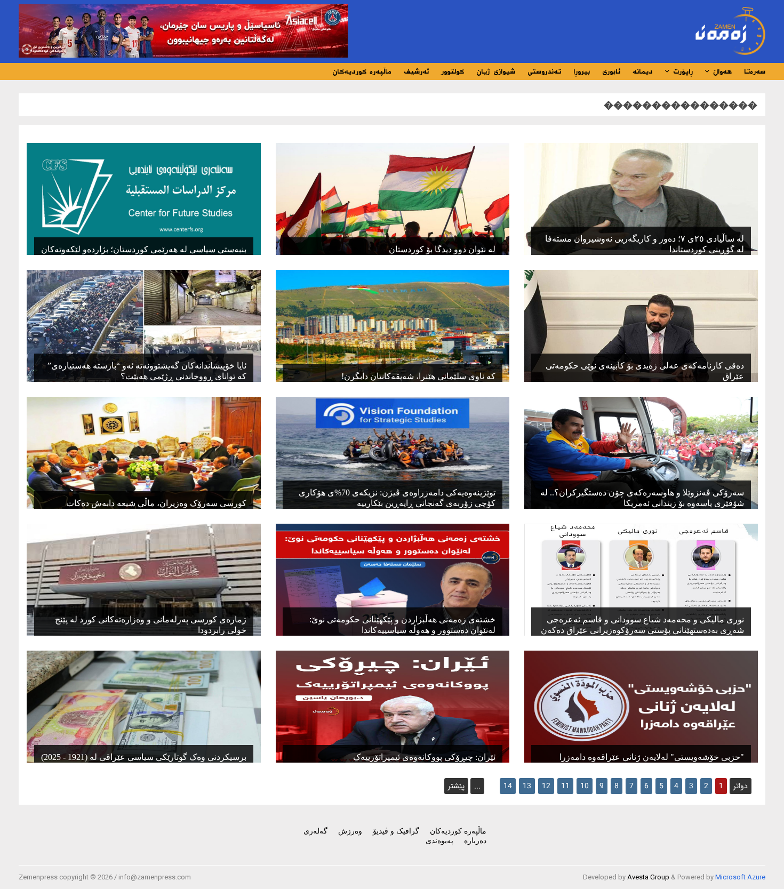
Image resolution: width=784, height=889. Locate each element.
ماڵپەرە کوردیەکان (361, 71)
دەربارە (475, 841)
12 (546, 786)
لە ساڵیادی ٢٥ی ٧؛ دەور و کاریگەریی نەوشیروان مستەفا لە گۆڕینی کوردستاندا (644, 244)
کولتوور (452, 71)
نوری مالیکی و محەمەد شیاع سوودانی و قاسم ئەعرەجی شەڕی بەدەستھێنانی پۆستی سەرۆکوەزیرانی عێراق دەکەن (642, 625)
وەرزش (350, 831)
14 (507, 786)
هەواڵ (721, 71)
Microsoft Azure (740, 877)
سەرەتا (754, 71)
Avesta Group (648, 877)
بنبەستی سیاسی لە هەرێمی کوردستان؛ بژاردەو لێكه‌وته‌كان (143, 249)
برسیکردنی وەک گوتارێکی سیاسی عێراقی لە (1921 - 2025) (143, 757)
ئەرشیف (416, 71)
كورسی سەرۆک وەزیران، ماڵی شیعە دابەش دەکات (156, 503)
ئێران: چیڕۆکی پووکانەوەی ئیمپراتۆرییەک (424, 757)
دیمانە (643, 71)
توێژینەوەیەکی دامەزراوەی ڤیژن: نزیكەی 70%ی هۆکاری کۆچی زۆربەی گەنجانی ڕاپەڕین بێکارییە (397, 498)
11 (565, 786)
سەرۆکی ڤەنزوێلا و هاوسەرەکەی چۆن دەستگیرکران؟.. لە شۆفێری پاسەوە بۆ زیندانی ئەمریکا (642, 498)
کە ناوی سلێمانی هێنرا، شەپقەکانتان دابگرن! (418, 376)
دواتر (740, 786)
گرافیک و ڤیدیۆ (396, 831)
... (477, 786)
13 (527, 786)
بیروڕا (581, 71)
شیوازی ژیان (495, 71)
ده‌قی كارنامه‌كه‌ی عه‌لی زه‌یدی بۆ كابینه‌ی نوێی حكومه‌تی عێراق (645, 371)
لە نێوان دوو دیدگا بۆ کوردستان (442, 249)
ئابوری (611, 71)
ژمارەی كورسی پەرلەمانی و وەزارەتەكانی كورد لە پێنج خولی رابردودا (150, 625)
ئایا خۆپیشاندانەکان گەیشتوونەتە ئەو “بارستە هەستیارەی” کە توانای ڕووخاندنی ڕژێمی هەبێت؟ (146, 371)
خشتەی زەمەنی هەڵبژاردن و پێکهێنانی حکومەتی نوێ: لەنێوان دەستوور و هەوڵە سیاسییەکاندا (402, 625)
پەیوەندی (439, 841)
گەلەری (315, 831)
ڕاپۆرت (681, 71)
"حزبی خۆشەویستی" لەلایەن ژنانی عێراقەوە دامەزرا (651, 757)
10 (584, 786)
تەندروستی (544, 71)
